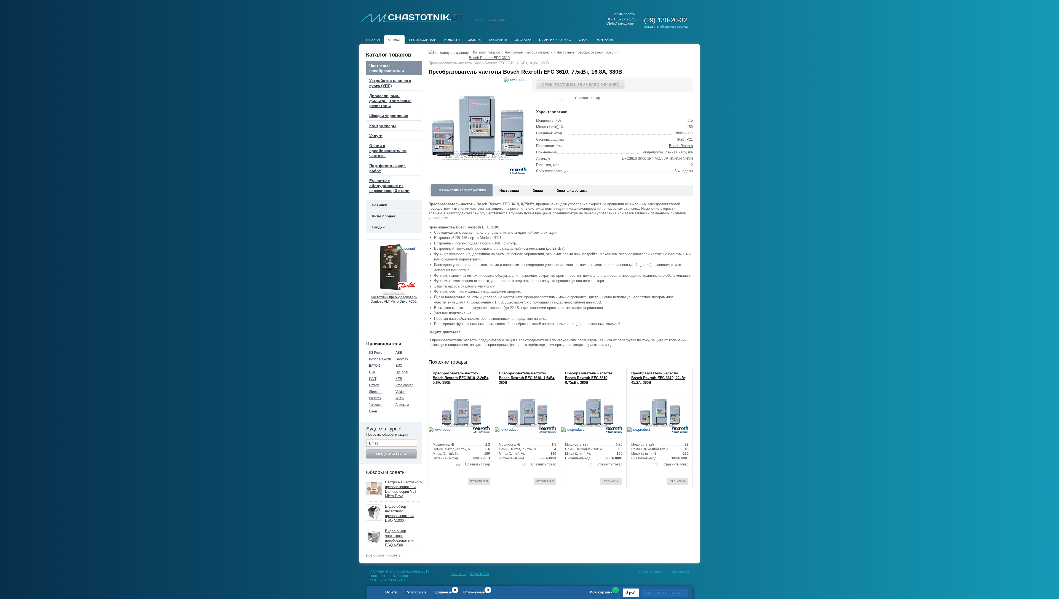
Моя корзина (600, 592)
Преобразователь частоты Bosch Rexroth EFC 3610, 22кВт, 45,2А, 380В (658, 378)
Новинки (379, 205)
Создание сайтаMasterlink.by (664, 572)
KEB (398, 379)
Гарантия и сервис (555, 39)
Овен (373, 411)
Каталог (394, 39)
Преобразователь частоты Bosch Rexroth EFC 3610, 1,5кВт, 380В (527, 378)
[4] (551, 98)
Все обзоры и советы (383, 555)
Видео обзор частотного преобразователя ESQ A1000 (399, 513)
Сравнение (443, 592)
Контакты (605, 39)
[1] (390, 328)
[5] (556, 98)
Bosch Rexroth (380, 359)
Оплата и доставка (572, 191)
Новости (452, 39)
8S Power (376, 353)
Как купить (498, 39)
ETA (372, 372)
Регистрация (415, 592)
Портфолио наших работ (387, 168)
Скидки (378, 227)
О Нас (584, 39)
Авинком (402, 405)
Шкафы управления (388, 115)
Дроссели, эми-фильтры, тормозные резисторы (390, 101)
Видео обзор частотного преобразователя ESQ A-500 (399, 538)
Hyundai (401, 372)
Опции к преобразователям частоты (388, 150)
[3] (398, 328)
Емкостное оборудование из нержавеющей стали (389, 186)
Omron (374, 385)
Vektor (400, 392)
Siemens (375, 392)
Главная (373, 39)
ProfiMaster (404, 385)
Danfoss (401, 359)
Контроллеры (382, 126)
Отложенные (474, 592)
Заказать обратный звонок (666, 26)
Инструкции (509, 191)
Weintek (375, 398)
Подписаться (391, 454)
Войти (391, 592)
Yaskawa (376, 405)
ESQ (398, 366)
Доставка (523, 39)
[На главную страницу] (449, 52)
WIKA (399, 398)
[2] (394, 328)
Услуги (376, 136)
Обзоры (474, 39)
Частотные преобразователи (386, 68)
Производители (422, 39)
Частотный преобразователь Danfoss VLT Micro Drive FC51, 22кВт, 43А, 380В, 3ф (394, 299)
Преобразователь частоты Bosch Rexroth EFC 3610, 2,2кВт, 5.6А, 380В (461, 378)
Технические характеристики (462, 190)
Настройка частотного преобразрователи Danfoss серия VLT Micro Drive (403, 489)
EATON (374, 366)
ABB (398, 353)
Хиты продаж (383, 216)
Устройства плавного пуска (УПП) (390, 83)
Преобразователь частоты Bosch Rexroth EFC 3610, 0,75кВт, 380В (588, 378)
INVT (372, 379)
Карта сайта (479, 574)
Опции (538, 191)
